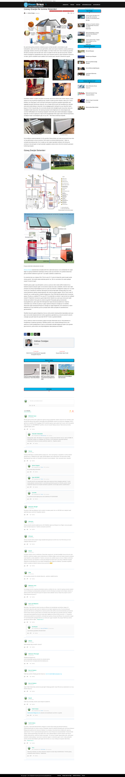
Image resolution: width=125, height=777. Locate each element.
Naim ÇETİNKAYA (44, 628)
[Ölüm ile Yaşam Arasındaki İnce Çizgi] (81, 101)
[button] (46, 4)
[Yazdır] (35, 334)
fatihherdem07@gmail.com (33, 712)
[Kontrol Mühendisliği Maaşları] (81, 68)
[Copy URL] (38, 334)
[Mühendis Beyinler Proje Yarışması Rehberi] (81, 94)
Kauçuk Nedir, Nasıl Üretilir (62, 353)
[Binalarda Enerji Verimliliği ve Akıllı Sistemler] (66, 369)
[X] (28, 334)
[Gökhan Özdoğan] (25, 13)
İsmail (42, 710)
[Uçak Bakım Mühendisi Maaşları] (81, 74)
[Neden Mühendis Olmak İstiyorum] (81, 86)
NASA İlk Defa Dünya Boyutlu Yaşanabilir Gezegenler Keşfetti (36, 353)
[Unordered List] (32, 405)
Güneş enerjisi (28, 269)
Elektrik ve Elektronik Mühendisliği (56, 11)
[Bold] (30, 405)
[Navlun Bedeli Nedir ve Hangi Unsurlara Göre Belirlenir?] (81, 34)
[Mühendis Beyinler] (34, 4)
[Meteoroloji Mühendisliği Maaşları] (81, 62)
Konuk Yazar (88, 28)
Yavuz (42, 467)
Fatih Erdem (43, 749)
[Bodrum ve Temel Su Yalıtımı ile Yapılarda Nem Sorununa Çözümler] (81, 25)
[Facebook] (25, 334)
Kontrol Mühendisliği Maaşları (92, 68)
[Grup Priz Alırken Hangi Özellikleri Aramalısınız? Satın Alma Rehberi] (32, 369)
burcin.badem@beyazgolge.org (54, 674)
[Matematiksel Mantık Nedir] (81, 108)
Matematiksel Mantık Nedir (92, 107)
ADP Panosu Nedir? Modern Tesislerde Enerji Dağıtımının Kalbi (48, 378)
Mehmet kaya (43, 435)
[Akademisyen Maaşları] (81, 56)
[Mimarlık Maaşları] (81, 51)
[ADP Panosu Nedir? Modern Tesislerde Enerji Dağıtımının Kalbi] (49, 369)
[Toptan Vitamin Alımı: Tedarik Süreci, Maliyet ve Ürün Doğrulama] (81, 41)
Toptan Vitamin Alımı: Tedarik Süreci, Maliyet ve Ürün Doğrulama (92, 41)
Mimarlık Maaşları (90, 51)
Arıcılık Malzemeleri (89, 8)
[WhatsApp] (32, 334)
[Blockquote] (34, 405)
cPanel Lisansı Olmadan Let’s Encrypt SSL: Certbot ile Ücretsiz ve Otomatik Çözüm (92, 17)
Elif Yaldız (88, 20)
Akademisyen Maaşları (91, 56)
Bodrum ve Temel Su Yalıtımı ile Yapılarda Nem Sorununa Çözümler (92, 25)
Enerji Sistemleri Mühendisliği (68, 11)
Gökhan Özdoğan (31, 13)
